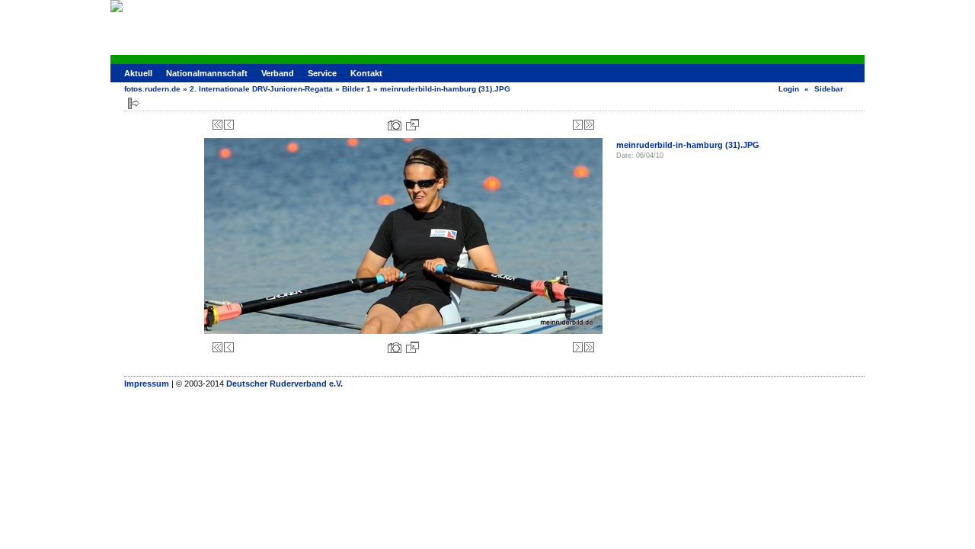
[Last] (589, 124)
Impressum (146, 383)
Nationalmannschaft (207, 73)
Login (788, 89)
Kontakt (366, 73)
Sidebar (828, 89)
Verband (277, 73)
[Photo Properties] (394, 124)
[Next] (577, 124)
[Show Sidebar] (133, 103)
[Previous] (229, 124)
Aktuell (138, 73)
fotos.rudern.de (152, 89)
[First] (217, 124)
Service (322, 73)
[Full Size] (412, 124)
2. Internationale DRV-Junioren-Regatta (261, 89)
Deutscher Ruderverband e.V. (284, 383)
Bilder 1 (356, 89)
